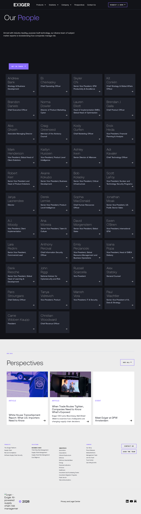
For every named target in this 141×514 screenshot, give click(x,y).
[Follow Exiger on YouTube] (131, 501)
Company (65, 5)
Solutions (52, 5)
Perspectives (79, 5)
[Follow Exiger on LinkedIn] (127, 501)
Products (39, 5)
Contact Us (91, 5)
